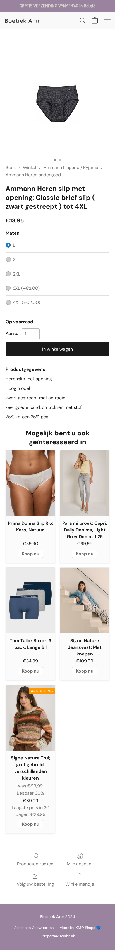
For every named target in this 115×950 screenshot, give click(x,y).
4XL (26, 302)
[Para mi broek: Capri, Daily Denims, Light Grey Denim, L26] (84, 483)
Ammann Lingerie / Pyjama (71, 167)
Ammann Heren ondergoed (33, 175)
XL (15, 259)
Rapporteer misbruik (57, 936)
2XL (16, 274)
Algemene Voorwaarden (34, 927)
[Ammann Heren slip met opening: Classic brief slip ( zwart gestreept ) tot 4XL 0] (57, 103)
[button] (22, 20)
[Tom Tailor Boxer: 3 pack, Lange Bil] (30, 600)
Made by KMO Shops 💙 (80, 927)
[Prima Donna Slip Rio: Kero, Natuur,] (30, 483)
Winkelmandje (79, 884)
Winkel (29, 167)
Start (11, 167)
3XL (26, 288)
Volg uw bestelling (35, 884)
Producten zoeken (35, 864)
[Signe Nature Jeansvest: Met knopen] (84, 600)
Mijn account (80, 864)
